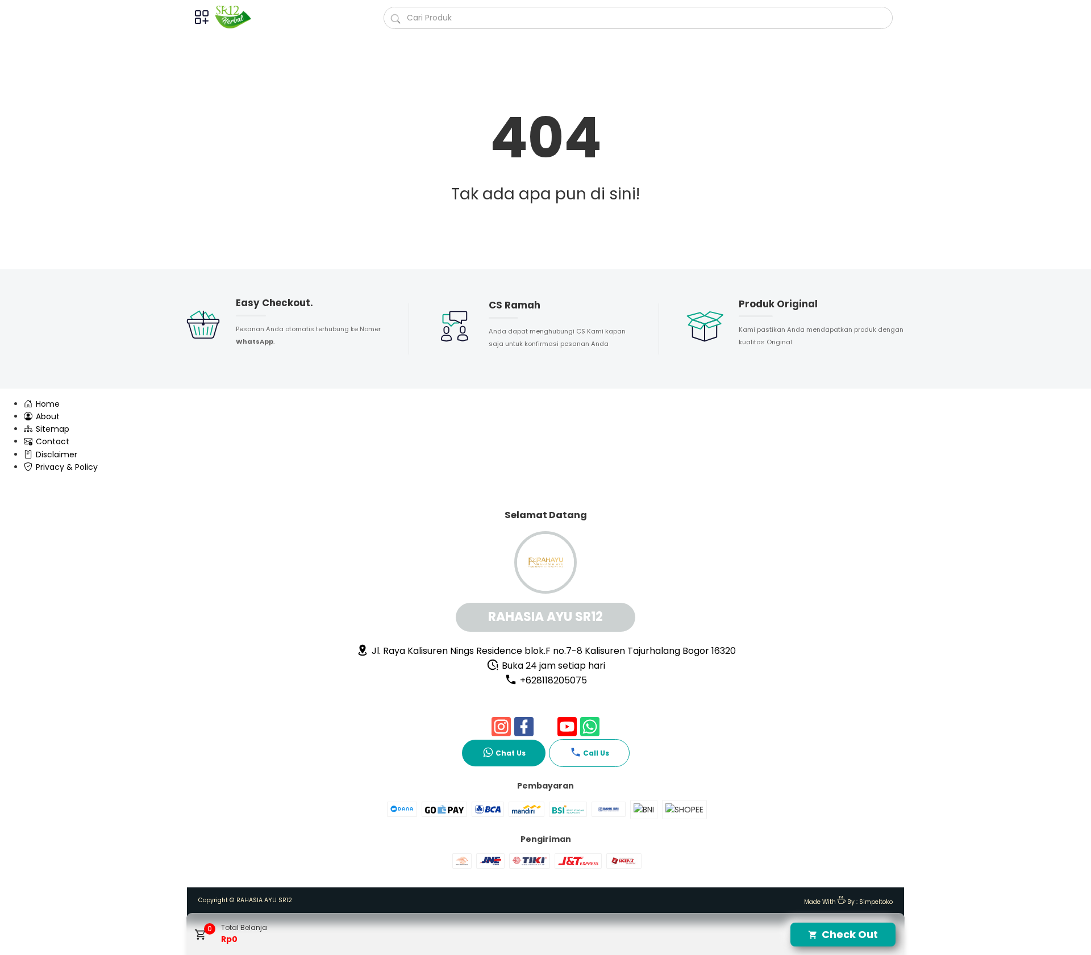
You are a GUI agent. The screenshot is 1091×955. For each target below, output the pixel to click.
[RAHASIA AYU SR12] (237, 17)
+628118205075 (552, 680)
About (47, 416)
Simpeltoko (876, 902)
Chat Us (510, 753)
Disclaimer (55, 454)
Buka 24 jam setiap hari (552, 665)
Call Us (596, 753)
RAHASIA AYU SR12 (264, 900)
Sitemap (51, 429)
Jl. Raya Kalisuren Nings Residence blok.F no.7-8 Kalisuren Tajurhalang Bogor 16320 (552, 650)
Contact (51, 441)
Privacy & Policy (66, 467)
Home (47, 404)
